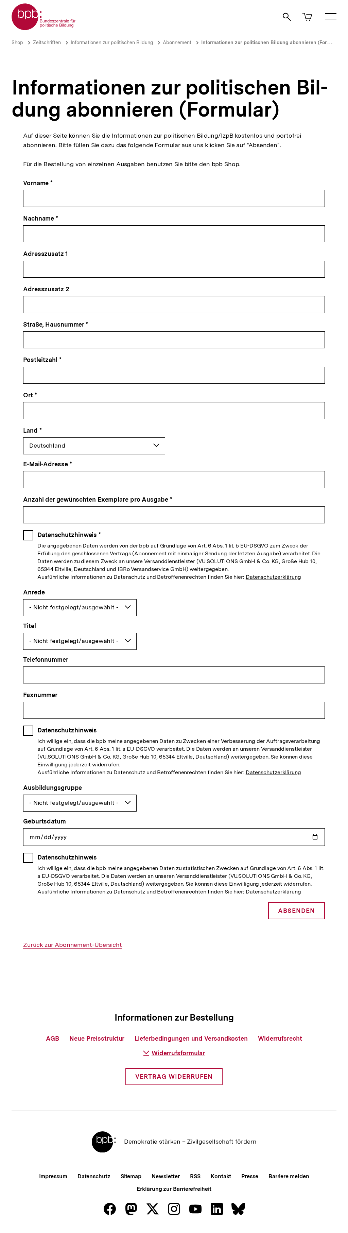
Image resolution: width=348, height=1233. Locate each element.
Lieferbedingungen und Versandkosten (191, 1038)
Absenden (296, 910)
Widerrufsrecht (280, 1038)
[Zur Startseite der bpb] (44, 28)
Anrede (34, 592)
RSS (195, 1176)
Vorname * (38, 183)
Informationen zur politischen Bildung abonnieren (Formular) (271, 42)
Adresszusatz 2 (46, 289)
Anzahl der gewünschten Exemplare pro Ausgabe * (97, 499)
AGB (52, 1038)
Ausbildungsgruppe (52, 787)
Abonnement (177, 42)
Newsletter (166, 1176)
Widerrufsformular (178, 1053)
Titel (29, 625)
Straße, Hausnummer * (55, 324)
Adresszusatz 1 (45, 253)
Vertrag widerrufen (174, 1076)
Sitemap (131, 1176)
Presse (249, 1176)
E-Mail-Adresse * (47, 464)
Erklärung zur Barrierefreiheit (174, 1189)
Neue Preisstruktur (96, 1038)
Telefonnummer (45, 659)
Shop (17, 42)
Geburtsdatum (44, 821)
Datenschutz (93, 1176)
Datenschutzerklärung (273, 577)
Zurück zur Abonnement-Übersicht (72, 945)
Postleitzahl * (42, 359)
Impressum (53, 1176)
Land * (32, 430)
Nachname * (40, 218)
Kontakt (221, 1176)
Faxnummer (40, 694)
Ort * (30, 395)
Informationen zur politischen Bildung (112, 42)
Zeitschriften (47, 42)
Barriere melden (288, 1176)
